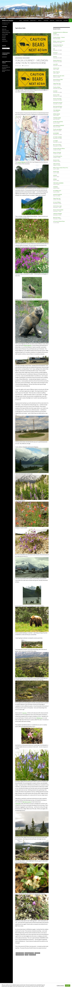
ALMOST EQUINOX (57, 194)
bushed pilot (4, 56)
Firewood (55, 52)
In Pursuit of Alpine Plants (59, 221)
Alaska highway (19, 953)
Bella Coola (4, 29)
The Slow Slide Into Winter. (59, 148)
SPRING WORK (56, 114)
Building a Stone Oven (6, 32)
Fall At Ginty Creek (57, 206)
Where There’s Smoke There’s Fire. (60, 167)
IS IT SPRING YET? (57, 190)
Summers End (56, 160)
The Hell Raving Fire (57, 156)
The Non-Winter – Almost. (59, 37)
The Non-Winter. (57, 87)
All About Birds (5, 65)
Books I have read (5, 30)
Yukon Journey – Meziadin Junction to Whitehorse (31, 61)
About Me (52, 20)
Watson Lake (32, 954)
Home (20, 20)
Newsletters (32, 20)
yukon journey (26, 57)
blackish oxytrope (29, 953)
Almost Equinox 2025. (58, 79)
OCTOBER (55, 140)
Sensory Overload (57, 152)
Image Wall (46, 20)
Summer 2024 (56, 94)
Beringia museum (27, 801)
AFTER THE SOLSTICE (58, 121)
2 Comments (26, 65)
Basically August (56, 217)
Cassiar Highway (21, 162)
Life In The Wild (18, 57)
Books (39, 20)
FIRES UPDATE (56, 163)
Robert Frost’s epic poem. (58, 75)
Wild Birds (4, 39)
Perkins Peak (56, 171)
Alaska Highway (27, 345)
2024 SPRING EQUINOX (58, 125)
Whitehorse (39, 718)
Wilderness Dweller (7, 20)
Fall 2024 (55, 91)
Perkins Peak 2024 (57, 98)
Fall (54, 48)
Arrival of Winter (57, 202)
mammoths (18, 803)
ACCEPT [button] (67, 985)
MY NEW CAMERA (57, 137)
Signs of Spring (56, 71)
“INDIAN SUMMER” (57, 213)
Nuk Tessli (66, 20)
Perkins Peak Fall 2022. (58, 209)
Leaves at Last (56, 68)
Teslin (26, 954)
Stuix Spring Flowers (57, 106)
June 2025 (55, 64)
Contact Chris (59, 20)
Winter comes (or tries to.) (59, 41)
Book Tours (26, 20)
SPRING (55, 179)
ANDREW (55, 186)
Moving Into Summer (57, 102)
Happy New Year (57, 198)
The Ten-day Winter (57, 129)
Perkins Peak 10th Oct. (58, 45)
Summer (55, 56)
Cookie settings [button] (60, 985)
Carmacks (37, 953)
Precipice (4, 37)
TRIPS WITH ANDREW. (58, 183)
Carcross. (24, 712)
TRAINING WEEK (57, 117)
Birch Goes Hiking (57, 144)
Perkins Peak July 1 (57, 60)
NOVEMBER (56, 133)
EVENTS (55, 175)
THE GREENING (56, 110)
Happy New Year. (57, 83)
